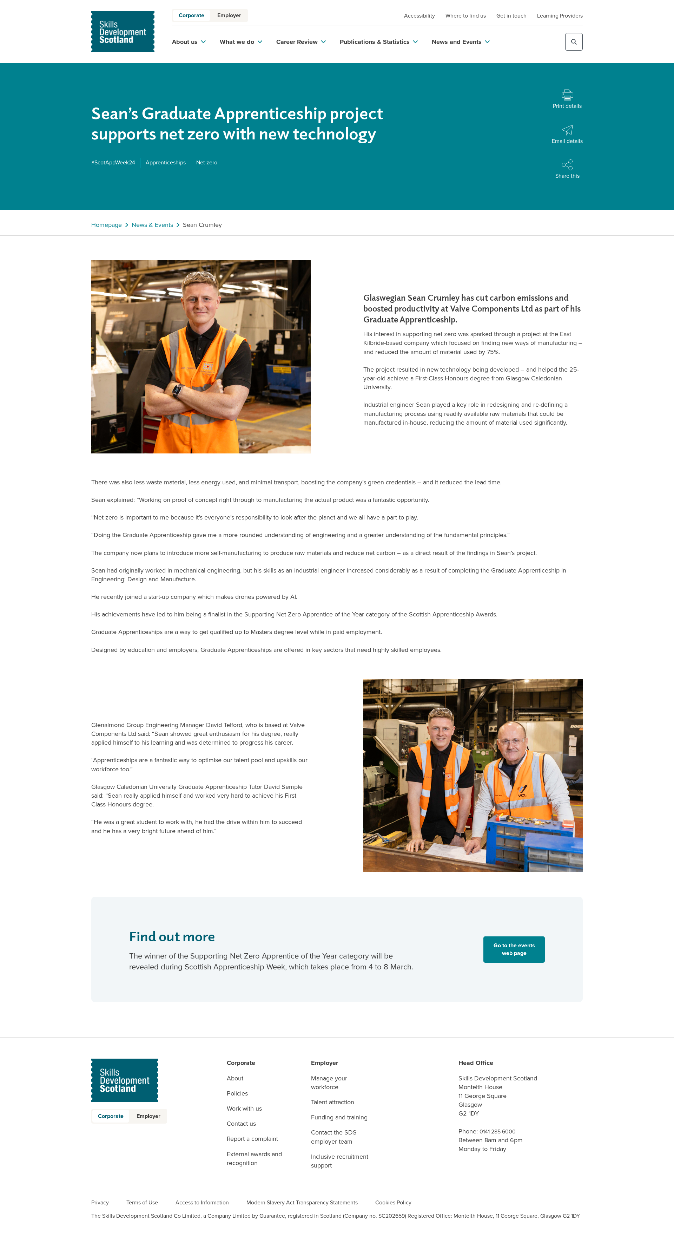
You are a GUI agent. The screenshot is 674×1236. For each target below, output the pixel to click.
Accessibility (419, 16)
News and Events (457, 41)
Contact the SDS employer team (334, 1137)
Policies (237, 1093)
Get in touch (511, 16)
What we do (237, 41)
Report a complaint (252, 1138)
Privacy (100, 1202)
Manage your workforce (329, 1083)
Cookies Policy (393, 1202)
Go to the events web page (514, 949)
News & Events (152, 225)
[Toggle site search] (574, 42)
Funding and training (339, 1117)
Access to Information (202, 1202)
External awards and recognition (254, 1159)
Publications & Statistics (375, 41)
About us (185, 41)
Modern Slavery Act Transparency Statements (302, 1202)
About (235, 1078)
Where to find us (465, 16)
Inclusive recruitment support (339, 1161)
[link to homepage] (122, 31)
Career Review (297, 41)
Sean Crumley (202, 225)
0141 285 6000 (498, 1131)
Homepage (106, 225)
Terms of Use (142, 1202)
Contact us (241, 1123)
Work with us (244, 1108)
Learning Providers (560, 16)
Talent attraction (332, 1102)
